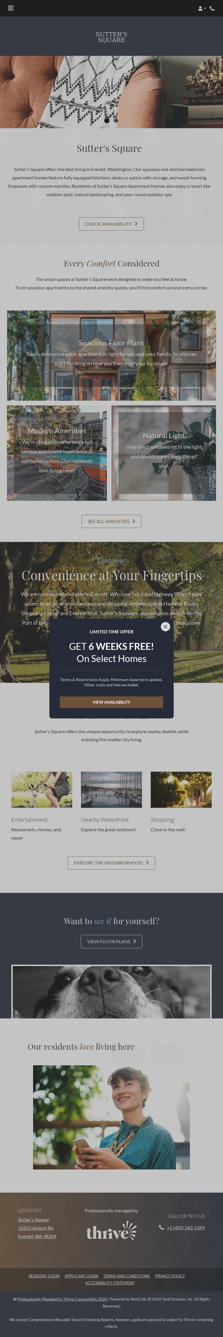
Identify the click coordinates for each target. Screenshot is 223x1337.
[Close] (165, 626)
